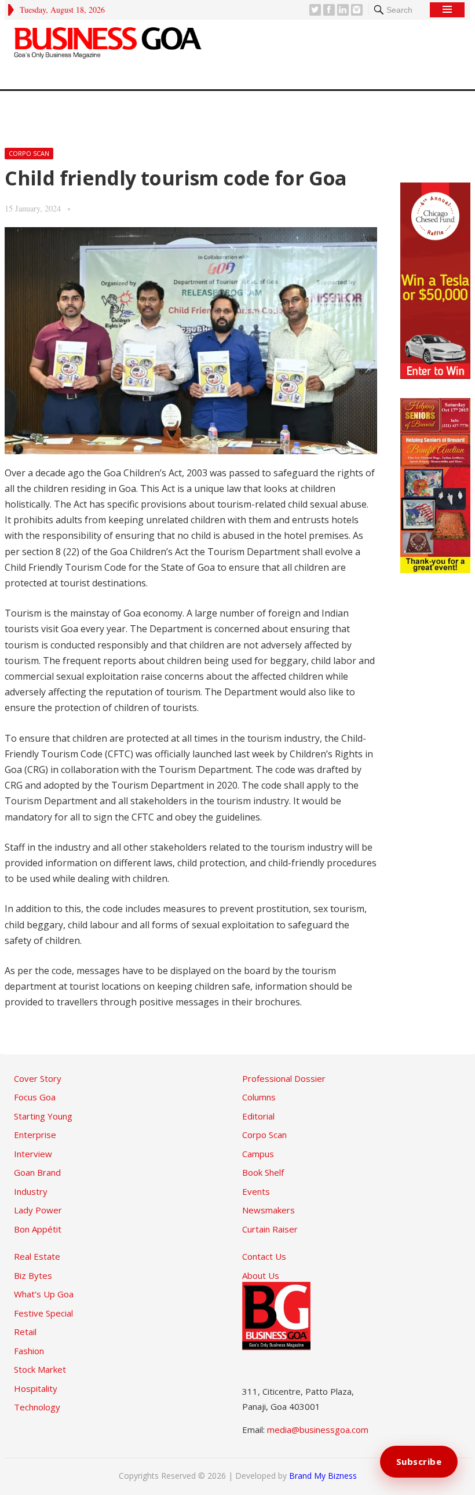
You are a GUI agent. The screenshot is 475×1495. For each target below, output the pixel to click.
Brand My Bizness (323, 1475)
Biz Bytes (33, 1275)
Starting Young (43, 1116)
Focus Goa (35, 1097)
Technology (37, 1407)
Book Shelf (263, 1172)
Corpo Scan (29, 153)
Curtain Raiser (270, 1229)
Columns (259, 1097)
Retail (25, 1331)
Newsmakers (268, 1210)
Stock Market (40, 1369)
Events (256, 1191)
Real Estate (37, 1256)
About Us (260, 1275)
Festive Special (43, 1313)
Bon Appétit (37, 1229)
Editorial (258, 1116)
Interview (33, 1153)
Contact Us (264, 1256)
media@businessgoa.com (317, 1429)
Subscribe (419, 1461)
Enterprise (35, 1134)
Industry (31, 1191)
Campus (258, 1153)
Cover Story (37, 1078)
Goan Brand (37, 1172)
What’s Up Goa (44, 1294)
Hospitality (35, 1388)
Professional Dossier (284, 1078)
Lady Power (38, 1210)
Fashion (29, 1351)
